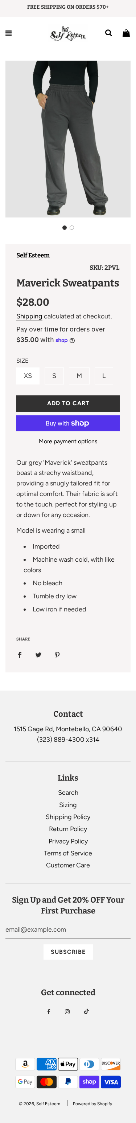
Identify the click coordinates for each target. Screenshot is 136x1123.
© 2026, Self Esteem (39, 1103)
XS (28, 376)
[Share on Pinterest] (57, 655)
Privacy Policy (68, 841)
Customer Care (68, 865)
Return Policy (68, 829)
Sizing (68, 805)
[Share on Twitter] (38, 655)
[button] (64, 227)
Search (68, 793)
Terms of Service (68, 853)
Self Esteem (33, 255)
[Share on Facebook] (19, 655)
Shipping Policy (68, 817)
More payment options (68, 441)
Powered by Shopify (92, 1103)
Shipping (29, 316)
